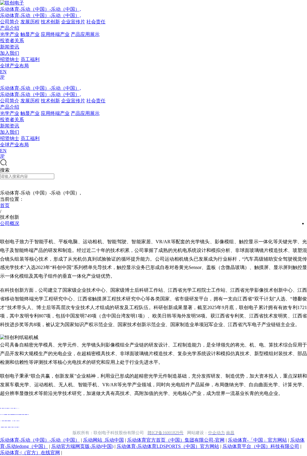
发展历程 (30, 21)
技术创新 (50, 21)
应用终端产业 (55, 34)
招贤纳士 (9, 59)
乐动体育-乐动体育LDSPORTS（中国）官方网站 (168, 446)
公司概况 (9, 223)
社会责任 (96, 21)
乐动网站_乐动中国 (103, 440)
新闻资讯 (9, 46)
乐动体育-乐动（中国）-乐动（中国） (40, 440)
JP (2, 77)
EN (3, 71)
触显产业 (30, 34)
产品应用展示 (85, 34)
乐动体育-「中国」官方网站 (257, 440)
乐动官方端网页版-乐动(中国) (82, 446)
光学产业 (9, 34)
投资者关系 (12, 40)
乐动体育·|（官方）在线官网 (30, 452)
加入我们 (9, 53)
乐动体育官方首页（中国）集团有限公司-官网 (176, 440)
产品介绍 (9, 28)
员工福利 (30, 59)
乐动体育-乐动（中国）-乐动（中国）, (40, 9)
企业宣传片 (73, 21)
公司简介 (9, 21)
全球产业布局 (14, 65)
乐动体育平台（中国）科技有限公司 (260, 446)
